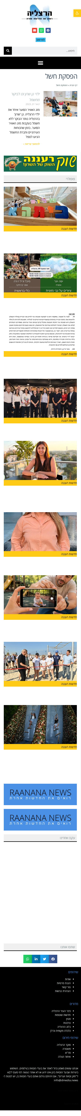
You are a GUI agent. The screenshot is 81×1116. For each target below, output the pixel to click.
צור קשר (66, 987)
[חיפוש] (8, 51)
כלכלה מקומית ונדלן (60, 1030)
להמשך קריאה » (31, 144)
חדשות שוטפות (63, 1015)
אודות (68, 979)
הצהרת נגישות (63, 991)
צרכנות (67, 1023)
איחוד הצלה (64, 1056)
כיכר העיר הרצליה (61, 1011)
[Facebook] (48, 30)
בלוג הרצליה (64, 1027)
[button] (40, 63)
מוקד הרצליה (64, 1045)
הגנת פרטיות (64, 983)
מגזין (68, 1019)
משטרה (67, 1049)
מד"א (68, 1052)
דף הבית (73, 85)
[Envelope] (34, 30)
